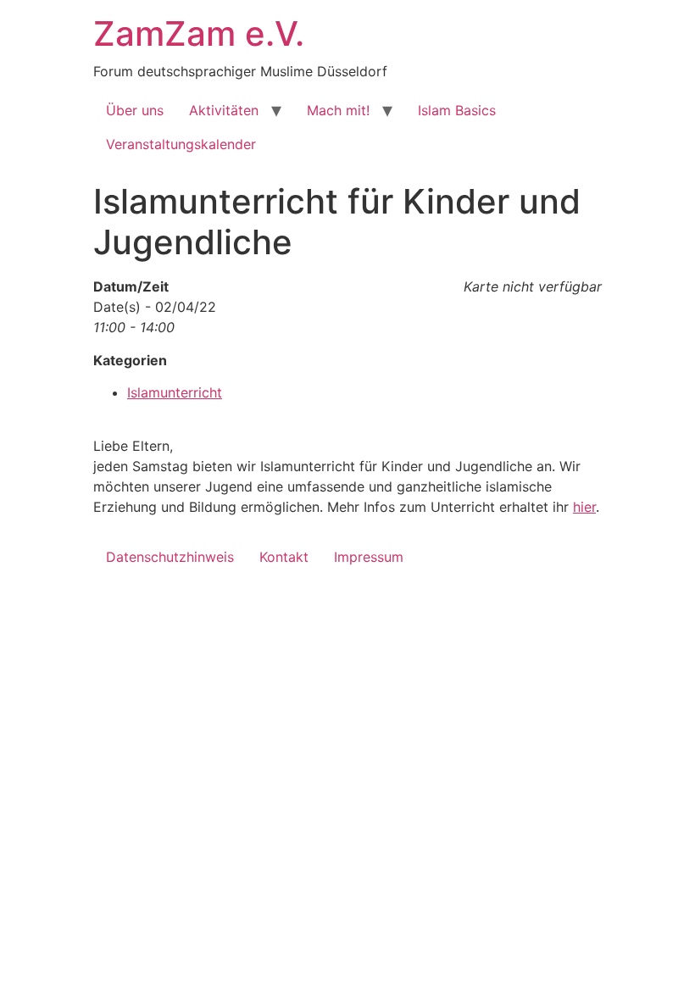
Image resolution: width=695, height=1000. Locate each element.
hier (584, 506)
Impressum (368, 556)
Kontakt (284, 556)
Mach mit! (338, 110)
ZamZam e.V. (198, 33)
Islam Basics (457, 110)
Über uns (135, 110)
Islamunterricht (174, 392)
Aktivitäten (224, 110)
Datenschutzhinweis (170, 556)
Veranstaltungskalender (181, 144)
